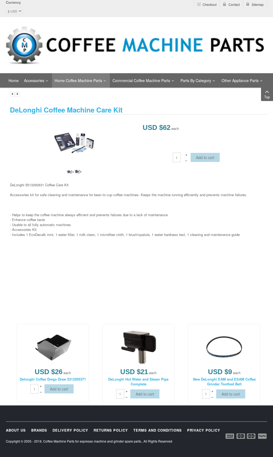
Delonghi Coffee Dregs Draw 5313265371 (53, 379)
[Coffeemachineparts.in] (136, 45)
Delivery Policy (70, 430)
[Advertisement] (107, 269)
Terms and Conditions (157, 430)
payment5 (262, 436)
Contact (234, 4)
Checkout (209, 4)
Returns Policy (111, 430)
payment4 (251, 436)
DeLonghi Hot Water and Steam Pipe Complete (138, 382)
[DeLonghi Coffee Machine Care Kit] (74, 142)
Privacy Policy (203, 430)
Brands (39, 430)
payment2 (241, 436)
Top (267, 96)
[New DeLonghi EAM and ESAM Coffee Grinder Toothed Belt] (224, 346)
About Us (16, 430)
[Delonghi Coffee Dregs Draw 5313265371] (53, 346)
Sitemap (258, 4)
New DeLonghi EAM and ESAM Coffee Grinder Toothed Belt (224, 382)
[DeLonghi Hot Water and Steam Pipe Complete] (138, 346)
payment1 (230, 436)
